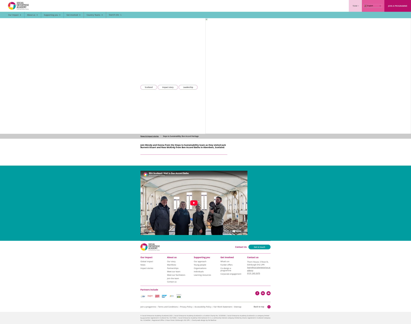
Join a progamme (148, 307)
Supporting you (51, 15)
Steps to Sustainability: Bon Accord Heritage (181, 136)
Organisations (200, 268)
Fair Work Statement (223, 307)
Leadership (188, 87)
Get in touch (259, 247)
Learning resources (202, 275)
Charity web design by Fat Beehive (204, 320)
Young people (200, 265)
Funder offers (226, 265)
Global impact (146, 261)
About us (31, 15)
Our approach (200, 261)
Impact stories (146, 268)
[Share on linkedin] (263, 293)
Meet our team (173, 271)
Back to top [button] (259, 306)
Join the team (173, 278)
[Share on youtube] (269, 293)
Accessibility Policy (202, 307)
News (142, 265)
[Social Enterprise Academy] (18, 6)
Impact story (167, 87)
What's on (224, 261)
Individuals (199, 271)
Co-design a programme (225, 269)
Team (355, 6)
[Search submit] (120, 15)
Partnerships (173, 268)
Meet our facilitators (176, 275)
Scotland (149, 87)
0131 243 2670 (253, 273)
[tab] (151, 136)
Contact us (172, 282)
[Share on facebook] (257, 293)
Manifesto (171, 265)
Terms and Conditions (168, 307)
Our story (171, 261)
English (370, 6)
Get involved (72, 15)
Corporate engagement (230, 274)
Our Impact (13, 15)
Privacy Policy (186, 307)
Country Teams (93, 15)
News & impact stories (149, 136)
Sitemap (237, 307)
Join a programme (397, 6)
